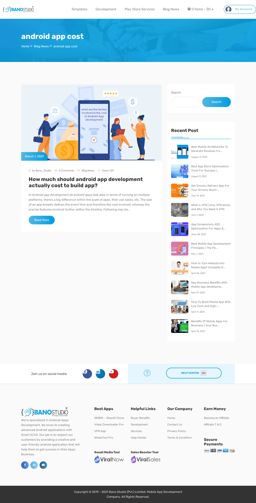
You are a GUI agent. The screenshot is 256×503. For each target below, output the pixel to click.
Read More (41, 220)
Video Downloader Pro (109, 424)
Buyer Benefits (140, 418)
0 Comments (66, 170)
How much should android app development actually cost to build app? (86, 182)
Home (171, 418)
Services (136, 431)
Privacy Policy (176, 431)
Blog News (171, 9)
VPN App (100, 431)
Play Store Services (140, 9)
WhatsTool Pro (103, 437)
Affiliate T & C (213, 424)
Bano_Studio (43, 170)
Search (176, 92)
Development (106, 9)
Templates (79, 9)
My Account (243, 9)
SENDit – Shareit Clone (109, 418)
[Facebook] (87, 374)
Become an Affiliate (216, 418)
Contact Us (174, 424)
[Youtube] (113, 374)
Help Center (138, 437)
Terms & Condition (179, 437)
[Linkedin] (100, 374)
